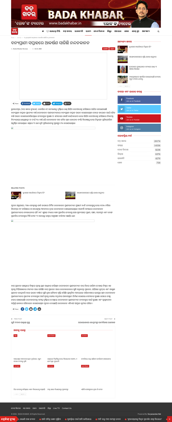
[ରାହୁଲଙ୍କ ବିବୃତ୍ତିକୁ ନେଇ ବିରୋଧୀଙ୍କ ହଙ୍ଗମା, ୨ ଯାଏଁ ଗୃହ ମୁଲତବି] (63, 345)
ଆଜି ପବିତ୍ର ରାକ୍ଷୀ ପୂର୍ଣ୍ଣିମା (40, 419)
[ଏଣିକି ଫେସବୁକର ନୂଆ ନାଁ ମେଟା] (97, 376)
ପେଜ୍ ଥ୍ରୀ (135, 32)
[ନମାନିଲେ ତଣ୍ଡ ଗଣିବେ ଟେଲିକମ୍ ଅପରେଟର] (97, 345)
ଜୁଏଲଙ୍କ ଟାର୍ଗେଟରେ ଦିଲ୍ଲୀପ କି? (34, 192)
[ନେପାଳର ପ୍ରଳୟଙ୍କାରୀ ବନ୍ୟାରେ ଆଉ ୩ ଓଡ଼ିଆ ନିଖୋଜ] (123, 69)
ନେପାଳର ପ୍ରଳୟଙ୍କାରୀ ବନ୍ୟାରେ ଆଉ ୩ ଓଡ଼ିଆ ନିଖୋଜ (143, 67)
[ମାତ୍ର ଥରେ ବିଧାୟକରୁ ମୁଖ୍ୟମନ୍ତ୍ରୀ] (63, 376)
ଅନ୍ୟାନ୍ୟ (146, 32)
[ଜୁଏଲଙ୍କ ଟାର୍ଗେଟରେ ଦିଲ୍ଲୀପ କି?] (16, 195)
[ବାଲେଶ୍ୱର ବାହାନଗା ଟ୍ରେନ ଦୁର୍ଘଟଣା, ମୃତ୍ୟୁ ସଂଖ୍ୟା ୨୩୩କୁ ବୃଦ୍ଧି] (29, 345)
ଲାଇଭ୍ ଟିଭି (55, 32)
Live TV (56, 408)
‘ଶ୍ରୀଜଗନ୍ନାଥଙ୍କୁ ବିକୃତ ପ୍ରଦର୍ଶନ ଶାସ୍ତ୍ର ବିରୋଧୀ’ (134, 419)
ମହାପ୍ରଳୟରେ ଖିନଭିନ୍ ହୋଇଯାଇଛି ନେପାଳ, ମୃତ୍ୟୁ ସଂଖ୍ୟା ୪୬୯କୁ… (145, 77)
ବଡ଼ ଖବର (67, 32)
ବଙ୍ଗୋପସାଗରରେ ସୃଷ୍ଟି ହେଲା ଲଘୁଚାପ (90, 192)
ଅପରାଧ (118, 32)
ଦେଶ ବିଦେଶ (99, 32)
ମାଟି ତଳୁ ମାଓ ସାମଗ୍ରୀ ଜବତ (98, 419)
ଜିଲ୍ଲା (109, 32)
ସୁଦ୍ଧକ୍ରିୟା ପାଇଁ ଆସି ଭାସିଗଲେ (69, 419)
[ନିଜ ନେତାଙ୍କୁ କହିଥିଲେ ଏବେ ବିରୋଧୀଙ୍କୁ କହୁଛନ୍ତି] (29, 376)
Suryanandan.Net (154, 414)
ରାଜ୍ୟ (88, 32)
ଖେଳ (126, 32)
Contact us (66, 408)
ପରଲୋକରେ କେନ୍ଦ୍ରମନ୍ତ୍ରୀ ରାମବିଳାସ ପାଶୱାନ (96, 322)
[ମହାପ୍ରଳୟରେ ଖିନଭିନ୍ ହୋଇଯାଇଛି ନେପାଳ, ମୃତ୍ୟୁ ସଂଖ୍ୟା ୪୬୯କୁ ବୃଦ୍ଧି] (123, 79)
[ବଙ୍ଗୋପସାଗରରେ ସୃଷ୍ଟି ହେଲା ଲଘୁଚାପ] (70, 195)
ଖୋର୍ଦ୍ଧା (105, 49)
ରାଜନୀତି (79, 32)
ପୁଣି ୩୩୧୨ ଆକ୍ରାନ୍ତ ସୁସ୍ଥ (20, 322)
